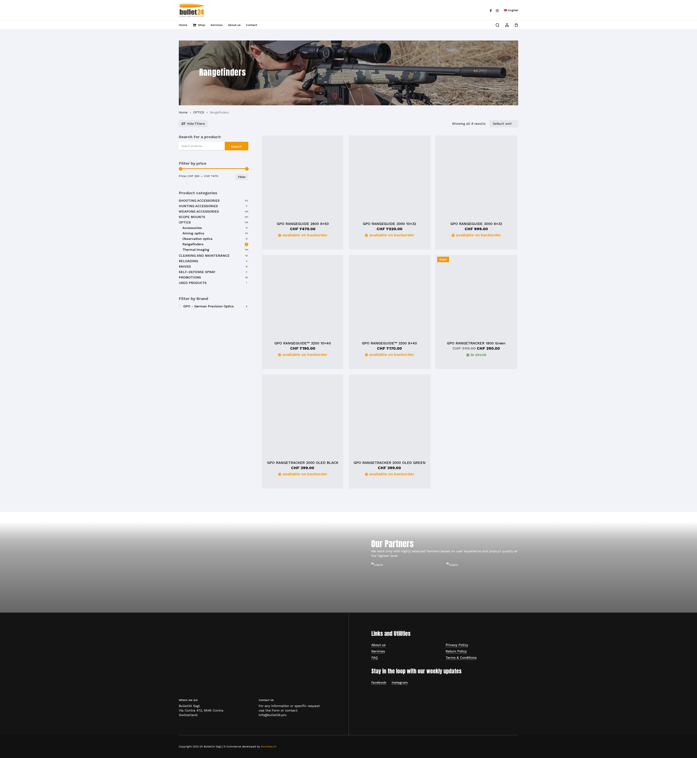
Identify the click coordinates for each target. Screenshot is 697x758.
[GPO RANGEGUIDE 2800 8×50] (302, 176)
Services (378, 651)
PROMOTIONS (190, 277)
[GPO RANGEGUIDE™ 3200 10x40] (302, 295)
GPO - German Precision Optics (208, 306)
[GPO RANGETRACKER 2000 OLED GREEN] (389, 415)
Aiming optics (193, 233)
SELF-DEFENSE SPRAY (197, 272)
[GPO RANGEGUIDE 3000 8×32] (476, 176)
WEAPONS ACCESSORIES (199, 211)
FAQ (374, 657)
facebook (378, 682)
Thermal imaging (195, 249)
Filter (242, 177)
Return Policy (456, 651)
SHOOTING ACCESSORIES (199, 200)
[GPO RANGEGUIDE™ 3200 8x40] (389, 295)
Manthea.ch (268, 746)
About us (378, 645)
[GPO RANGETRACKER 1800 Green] (476, 295)
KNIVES (185, 266)
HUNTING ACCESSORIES (198, 206)
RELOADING (188, 261)
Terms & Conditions (461, 657)
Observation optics (197, 239)
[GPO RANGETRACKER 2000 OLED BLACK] (302, 415)
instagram (400, 682)
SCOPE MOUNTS (192, 217)
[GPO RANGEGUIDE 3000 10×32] (389, 176)
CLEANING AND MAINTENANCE (204, 255)
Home (183, 112)
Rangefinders (192, 244)
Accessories (192, 228)
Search (236, 146)
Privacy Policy (457, 645)
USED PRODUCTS (193, 283)
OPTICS (198, 112)
